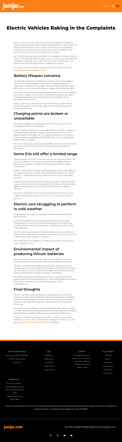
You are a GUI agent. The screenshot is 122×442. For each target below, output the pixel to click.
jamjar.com (28, 406)
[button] (118, 6)
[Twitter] (64, 435)
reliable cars (26, 243)
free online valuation (36, 322)
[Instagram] (50, 435)
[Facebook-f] (57, 435)
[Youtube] (71, 435)
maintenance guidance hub (29, 70)
